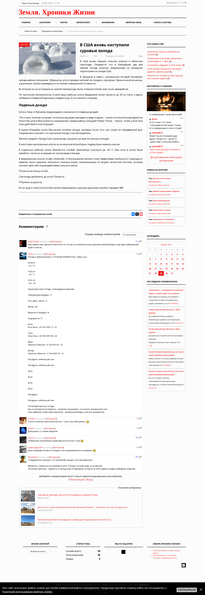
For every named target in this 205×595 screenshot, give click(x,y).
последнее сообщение (157, 185)
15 (161, 264)
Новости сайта (31, 31)
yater (169, 195)
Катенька (170, 223)
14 (156, 264)
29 (161, 273)
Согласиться (187, 590)
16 (166, 264)
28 (156, 273)
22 (161, 268)
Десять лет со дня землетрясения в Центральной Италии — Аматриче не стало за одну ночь (83, 507)
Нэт (168, 185)
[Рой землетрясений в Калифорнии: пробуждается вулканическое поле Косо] (28, 525)
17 (172, 264)
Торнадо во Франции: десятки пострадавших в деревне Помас (68, 495)
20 (150, 268)
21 (156, 268)
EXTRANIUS (174, 303)
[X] (137, 214)
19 (183, 264)
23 (166, 268)
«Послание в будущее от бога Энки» (164, 65)
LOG (168, 204)
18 (177, 264)
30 (166, 273)
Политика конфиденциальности (165, 558)
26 (183, 268)
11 (177, 259)
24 (172, 268)
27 (150, 273)
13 (150, 264)
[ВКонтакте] (133, 214)
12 (183, 259)
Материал (56, 241)
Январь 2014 (166, 244)
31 (172, 273)
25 (177, 268)
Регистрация (77, 479)
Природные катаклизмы (52, 31)
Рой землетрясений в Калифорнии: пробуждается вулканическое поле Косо (74, 519)
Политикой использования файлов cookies (27, 591)
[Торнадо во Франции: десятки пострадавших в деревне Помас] (28, 501)
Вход (88, 479)
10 (172, 259)
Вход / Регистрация (30, 3)
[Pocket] (141, 214)
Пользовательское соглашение (164, 555)
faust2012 (179, 323)
